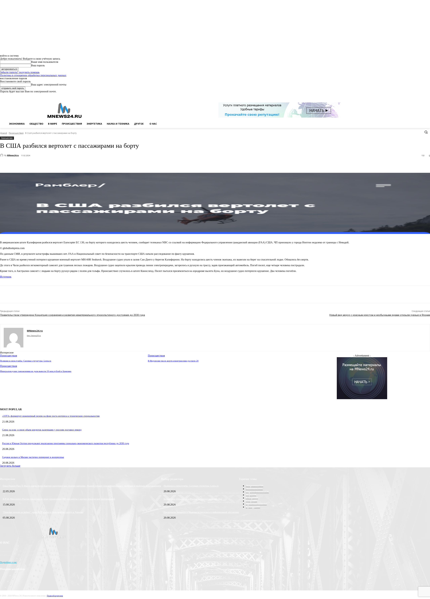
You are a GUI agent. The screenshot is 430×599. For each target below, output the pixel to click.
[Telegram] (61, 164)
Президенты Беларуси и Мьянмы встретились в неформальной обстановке (201, 512)
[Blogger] (409, 95)
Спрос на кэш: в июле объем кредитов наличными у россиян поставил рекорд (41, 430)
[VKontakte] (419, 95)
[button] (426, 132)
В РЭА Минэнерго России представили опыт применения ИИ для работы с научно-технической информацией (59, 499)
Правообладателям (55, 596)
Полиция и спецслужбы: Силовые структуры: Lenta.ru (191, 486)
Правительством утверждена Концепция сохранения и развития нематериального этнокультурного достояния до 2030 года (72, 315)
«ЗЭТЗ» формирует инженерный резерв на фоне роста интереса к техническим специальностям (51, 416)
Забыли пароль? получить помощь (19, 72)
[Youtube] (428, 95)
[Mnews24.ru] (64, 110)
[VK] (73, 164)
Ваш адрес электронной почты (48, 84)
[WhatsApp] (423, 95)
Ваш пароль (38, 65)
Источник (5, 276)
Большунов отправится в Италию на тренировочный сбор (193, 499)
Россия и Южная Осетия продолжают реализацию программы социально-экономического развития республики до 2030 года (65, 443)
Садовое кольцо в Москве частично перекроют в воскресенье (33, 457)
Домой (3, 133)
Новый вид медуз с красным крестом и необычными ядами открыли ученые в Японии (379, 315)
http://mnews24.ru (34, 336)
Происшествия (16, 133)
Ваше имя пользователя (44, 61)
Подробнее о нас (8, 562)
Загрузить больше (10, 465)
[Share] (414, 95)
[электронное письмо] (49, 164)
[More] (85, 164)
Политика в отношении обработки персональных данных (33, 75)
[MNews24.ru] (2, 155)
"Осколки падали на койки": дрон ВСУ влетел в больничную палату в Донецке (43, 512)
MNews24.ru (13, 155)
